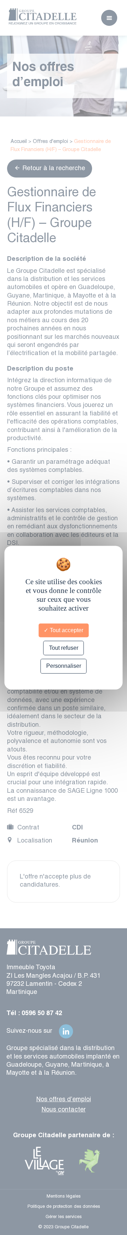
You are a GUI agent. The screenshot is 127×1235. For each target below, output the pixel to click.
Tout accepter (65, 630)
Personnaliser (63, 666)
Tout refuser (63, 648)
